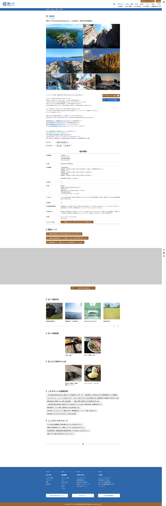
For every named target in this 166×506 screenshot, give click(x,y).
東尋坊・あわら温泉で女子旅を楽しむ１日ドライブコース (60, 434)
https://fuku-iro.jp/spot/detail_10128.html (110, 304)
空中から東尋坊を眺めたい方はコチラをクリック (56, 124)
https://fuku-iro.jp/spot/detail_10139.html (72, 304)
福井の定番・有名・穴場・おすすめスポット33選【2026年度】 (62, 414)
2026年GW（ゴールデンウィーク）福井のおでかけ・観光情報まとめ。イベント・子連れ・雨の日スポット (72, 410)
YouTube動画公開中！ (109, 495)
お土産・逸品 (64, 482)
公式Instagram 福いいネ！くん (57, 495)
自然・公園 (59, 145)
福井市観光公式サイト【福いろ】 (8, 4)
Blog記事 (120, 6)
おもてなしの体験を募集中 (104, 482)
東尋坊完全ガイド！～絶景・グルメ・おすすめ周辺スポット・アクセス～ (66, 242)
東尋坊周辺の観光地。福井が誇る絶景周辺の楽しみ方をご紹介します (65, 234)
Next (118, 326)
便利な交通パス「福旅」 (104, 480)
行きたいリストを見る (148, 1)
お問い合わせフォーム (82, 486)
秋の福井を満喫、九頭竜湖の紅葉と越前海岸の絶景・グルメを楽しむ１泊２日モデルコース (68, 430)
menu (164, 2)
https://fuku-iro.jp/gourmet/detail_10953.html (92, 366)
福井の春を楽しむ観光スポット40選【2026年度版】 (59, 401)
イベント (147, 4)
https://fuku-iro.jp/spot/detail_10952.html (53, 304)
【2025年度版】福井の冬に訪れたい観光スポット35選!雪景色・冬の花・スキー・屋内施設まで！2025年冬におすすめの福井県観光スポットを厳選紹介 (82, 395)
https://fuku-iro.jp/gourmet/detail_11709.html (73, 366)
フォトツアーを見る (112, 100)
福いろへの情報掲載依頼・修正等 (106, 484)
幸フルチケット (83, 495)
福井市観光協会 (80, 480)
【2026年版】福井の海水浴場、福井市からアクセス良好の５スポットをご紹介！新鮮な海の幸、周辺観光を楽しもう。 (74, 404)
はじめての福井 (128, 6)
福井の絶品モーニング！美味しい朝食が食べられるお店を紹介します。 (63, 407)
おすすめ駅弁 (146, 6)
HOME (47, 9)
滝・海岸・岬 (67, 145)
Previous (114, 326)
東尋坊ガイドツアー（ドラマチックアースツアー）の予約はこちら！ (78, 222)
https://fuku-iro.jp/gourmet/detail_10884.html (73, 338)
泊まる (153, 4)
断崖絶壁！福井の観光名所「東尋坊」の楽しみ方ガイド (60, 134)
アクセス (159, 4)
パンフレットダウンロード (104, 478)
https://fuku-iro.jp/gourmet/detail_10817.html (92, 338)
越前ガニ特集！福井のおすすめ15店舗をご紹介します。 (87, 401)
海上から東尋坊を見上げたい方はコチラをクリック (56, 122)
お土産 (141, 4)
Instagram (164, 256)
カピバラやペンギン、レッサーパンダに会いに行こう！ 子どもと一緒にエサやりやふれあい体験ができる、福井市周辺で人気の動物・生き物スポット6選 (83, 398)
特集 (114, 4)
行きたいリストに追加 (110, 95)
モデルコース (120, 4)
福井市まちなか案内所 (82, 482)
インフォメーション (81, 478)
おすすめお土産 (137, 6)
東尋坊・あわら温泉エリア (62, 142)
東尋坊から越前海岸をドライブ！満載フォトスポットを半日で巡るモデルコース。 (68, 238)
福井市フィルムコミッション (83, 484)
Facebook (164, 253)
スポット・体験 (129, 4)
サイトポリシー (102, 486)
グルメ (136, 4)
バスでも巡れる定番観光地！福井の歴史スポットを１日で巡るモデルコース (64, 424)
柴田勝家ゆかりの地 (156, 6)
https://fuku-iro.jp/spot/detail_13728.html (91, 304)
